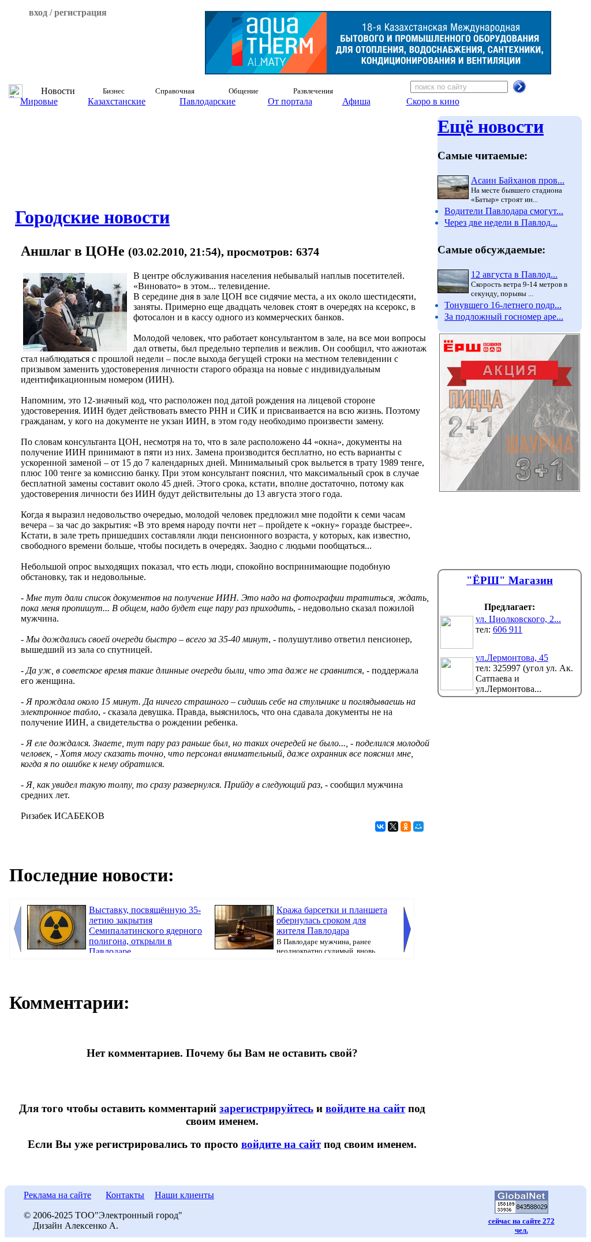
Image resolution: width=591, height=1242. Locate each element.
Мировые (39, 101)
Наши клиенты (184, 1195)
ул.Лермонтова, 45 (512, 658)
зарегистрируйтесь (266, 1108)
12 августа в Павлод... (514, 274)
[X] (393, 826)
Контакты (125, 1195)
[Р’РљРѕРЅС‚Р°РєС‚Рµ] (380, 826)
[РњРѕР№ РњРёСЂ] (418, 826)
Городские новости (92, 217)
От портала (290, 101)
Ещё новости (490, 126)
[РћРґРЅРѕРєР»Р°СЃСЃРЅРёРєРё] (406, 826)
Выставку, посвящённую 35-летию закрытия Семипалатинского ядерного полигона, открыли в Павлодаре (145, 930)
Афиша (356, 101)
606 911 (507, 629)
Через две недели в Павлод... (501, 222)
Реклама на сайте (57, 1195)
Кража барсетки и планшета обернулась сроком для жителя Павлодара (331, 920)
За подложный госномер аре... (503, 316)
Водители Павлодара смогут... (503, 211)
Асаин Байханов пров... (517, 180)
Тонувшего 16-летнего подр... (503, 305)
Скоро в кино (432, 101)
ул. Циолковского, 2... (518, 619)
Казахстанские (116, 101)
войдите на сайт (365, 1108)
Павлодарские (207, 101)
